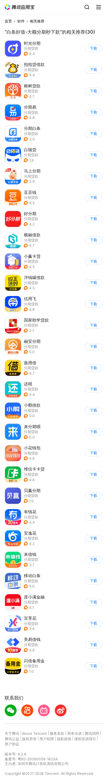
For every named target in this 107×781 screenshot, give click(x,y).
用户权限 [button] (46, 739)
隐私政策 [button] (64, 739)
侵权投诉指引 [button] (85, 739)
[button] (20, 7)
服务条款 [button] (57, 733)
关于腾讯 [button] (12, 733)
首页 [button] (8, 21)
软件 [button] (21, 21)
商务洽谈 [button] (74, 733)
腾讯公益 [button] (12, 739)
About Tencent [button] (34, 733)
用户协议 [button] (12, 744)
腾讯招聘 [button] (92, 733)
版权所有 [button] (29, 739)
